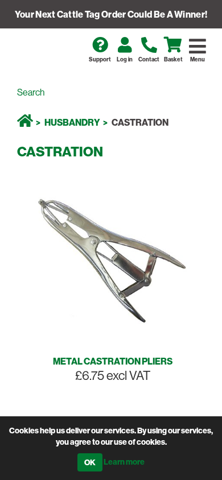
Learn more (124, 462)
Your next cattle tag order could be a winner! (111, 14)
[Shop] (25, 122)
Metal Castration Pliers (112, 361)
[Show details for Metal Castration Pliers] (111, 259)
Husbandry (72, 122)
